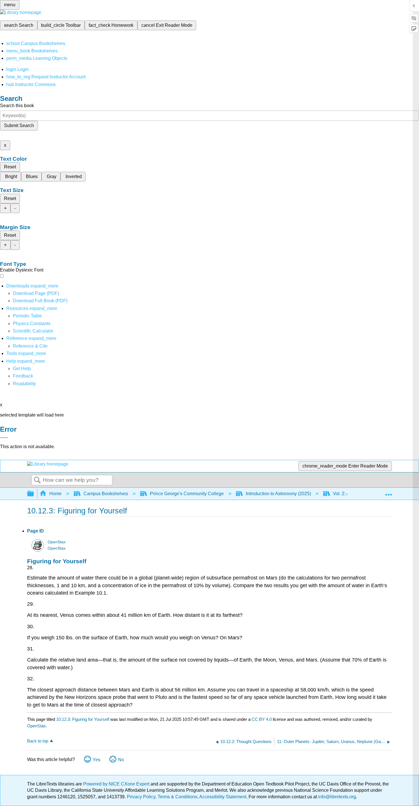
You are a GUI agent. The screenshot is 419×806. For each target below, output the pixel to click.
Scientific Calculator (33, 330)
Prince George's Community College (187, 493)
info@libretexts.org (336, 796)
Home (55, 493)
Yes (96, 759)
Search (37, 480)
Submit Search (19, 125)
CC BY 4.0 (262, 719)
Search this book (17, 105)
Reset (10, 166)
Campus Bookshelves (105, 493)
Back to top (37, 740)
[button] (23, 376)
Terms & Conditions (177, 796)
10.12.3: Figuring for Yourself (82, 719)
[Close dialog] (4, 437)
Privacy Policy (141, 796)
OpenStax (57, 542)
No (121, 759)
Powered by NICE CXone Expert (116, 783)
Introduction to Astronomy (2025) (278, 493)
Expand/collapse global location (388, 492)
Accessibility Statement (222, 796)
